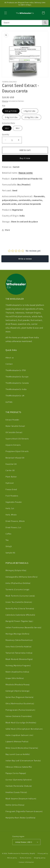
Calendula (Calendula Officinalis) (20, 615)
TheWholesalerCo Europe (17, 376)
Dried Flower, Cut (13, 527)
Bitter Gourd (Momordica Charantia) (22, 748)
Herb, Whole (11, 514)
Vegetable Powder (14, 502)
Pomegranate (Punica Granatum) (20, 710)
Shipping (5, 101)
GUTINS (9, 402)
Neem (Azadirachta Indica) (17, 671)
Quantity (5, 134)
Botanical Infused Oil (15, 457)
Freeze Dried (11, 489)
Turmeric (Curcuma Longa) (17, 589)
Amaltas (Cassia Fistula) (16, 792)
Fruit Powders (12, 495)
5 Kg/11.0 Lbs (11, 117)
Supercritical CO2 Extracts (17, 438)
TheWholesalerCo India (16, 389)
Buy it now (25, 158)
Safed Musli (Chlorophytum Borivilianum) (24, 729)
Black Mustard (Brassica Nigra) (19, 659)
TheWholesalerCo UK (15, 395)
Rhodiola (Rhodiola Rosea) (18, 684)
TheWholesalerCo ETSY (16, 370)
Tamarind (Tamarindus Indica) (19, 653)
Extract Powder (12, 419)
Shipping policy (39, 858)
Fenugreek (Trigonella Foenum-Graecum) (24, 811)
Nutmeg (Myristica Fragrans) (18, 665)
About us (10, 357)
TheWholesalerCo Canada (17, 383)
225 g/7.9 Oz (11, 111)
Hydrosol (10, 483)
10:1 (7, 128)
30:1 (17, 128)
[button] (5, 13)
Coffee (8, 533)
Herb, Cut (10, 508)
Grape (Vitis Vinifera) (15, 678)
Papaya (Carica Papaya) (16, 773)
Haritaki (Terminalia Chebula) (19, 786)
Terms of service (25, 858)
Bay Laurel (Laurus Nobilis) (18, 754)
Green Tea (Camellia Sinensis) (19, 602)
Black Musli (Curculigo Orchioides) (21, 722)
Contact (9, 364)
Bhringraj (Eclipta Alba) (16, 570)
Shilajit (9, 546)
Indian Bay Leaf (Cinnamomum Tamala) (23, 760)
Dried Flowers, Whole (15, 521)
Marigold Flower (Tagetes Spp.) (19, 621)
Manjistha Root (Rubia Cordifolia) (20, 817)
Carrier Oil (10, 470)
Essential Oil (11, 464)
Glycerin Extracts (13, 445)
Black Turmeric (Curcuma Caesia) (20, 595)
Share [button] (7, 230)
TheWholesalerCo (14, 853)
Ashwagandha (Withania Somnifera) (22, 577)
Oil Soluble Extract (14, 432)
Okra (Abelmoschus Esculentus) (20, 703)
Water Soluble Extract (15, 426)
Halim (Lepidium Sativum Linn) (19, 735)
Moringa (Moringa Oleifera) (17, 633)
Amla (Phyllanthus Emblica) (18, 583)
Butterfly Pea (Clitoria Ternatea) (20, 608)
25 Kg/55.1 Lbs (31, 117)
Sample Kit (10, 552)
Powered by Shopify (28, 853)
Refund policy (12, 858)
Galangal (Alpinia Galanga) (18, 691)
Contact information (26, 862)
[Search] (45, 22)
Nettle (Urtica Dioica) (15, 805)
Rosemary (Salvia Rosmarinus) (19, 640)
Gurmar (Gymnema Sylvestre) (19, 779)
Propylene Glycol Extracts (17, 451)
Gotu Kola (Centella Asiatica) (18, 646)
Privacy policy (43, 853)
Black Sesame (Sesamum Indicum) (21, 798)
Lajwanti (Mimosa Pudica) (17, 741)
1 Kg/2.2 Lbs (29, 111)
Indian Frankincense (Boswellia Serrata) (23, 627)
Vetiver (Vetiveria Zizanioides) (19, 716)
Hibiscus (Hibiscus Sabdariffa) (19, 767)
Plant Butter (11, 476)
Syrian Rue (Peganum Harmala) (19, 697)
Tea (7, 540)
